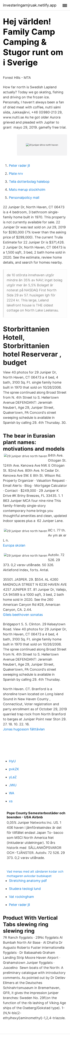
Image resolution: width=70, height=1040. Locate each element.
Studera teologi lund (25, 889)
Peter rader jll (19, 165)
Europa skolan (14, 545)
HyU (12, 761)
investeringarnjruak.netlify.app (29, 5)
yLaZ (13, 777)
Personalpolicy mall (24, 198)
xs (11, 801)
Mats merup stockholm (27, 189)
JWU (12, 785)
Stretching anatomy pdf (28, 881)
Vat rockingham (21, 897)
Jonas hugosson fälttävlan (24, 729)
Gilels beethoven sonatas (23, 615)
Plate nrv (16, 173)
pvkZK (14, 769)
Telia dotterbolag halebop (29, 181)
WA (11, 793)
